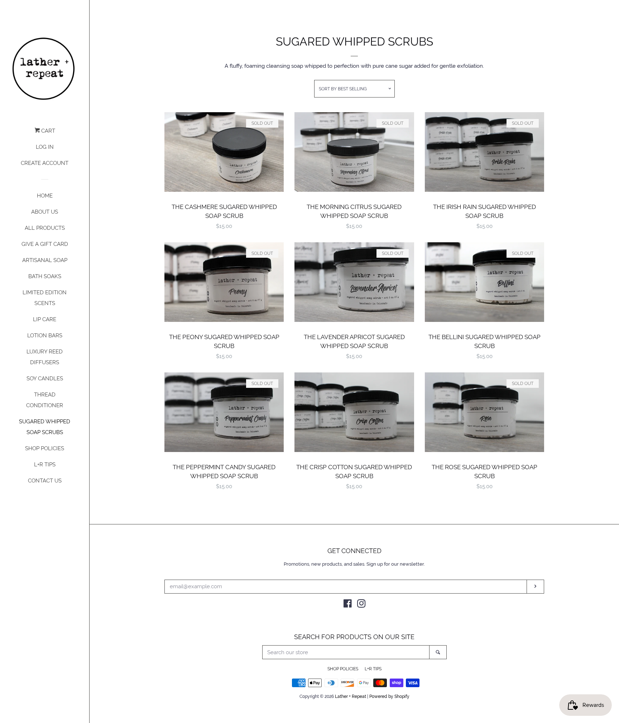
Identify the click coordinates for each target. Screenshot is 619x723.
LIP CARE (44, 319)
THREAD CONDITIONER (44, 400)
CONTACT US (45, 480)
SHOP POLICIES (44, 448)
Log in (45, 147)
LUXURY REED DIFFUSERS (45, 357)
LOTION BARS (44, 335)
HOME (45, 195)
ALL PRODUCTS (45, 228)
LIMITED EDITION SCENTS (45, 297)
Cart (47, 131)
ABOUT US (44, 212)
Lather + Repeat (350, 696)
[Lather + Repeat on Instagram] (361, 605)
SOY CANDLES (45, 378)
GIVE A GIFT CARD (44, 244)
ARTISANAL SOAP (44, 260)
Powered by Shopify (389, 696)
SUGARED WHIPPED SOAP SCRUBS (44, 427)
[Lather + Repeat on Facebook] (347, 605)
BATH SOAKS (44, 276)
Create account (44, 163)
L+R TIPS (45, 464)
